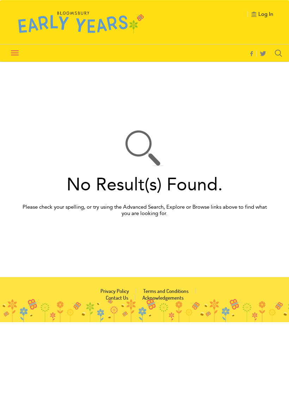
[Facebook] (251, 54)
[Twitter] (263, 54)
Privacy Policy (114, 291)
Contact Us (117, 297)
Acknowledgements (163, 297)
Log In (265, 14)
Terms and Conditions (166, 291)
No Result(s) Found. (145, 184)
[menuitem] (253, 53)
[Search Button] (280, 53)
